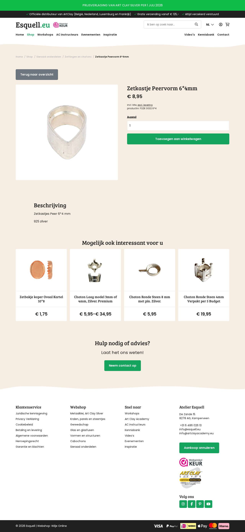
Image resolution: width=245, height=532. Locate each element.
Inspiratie (110, 35)
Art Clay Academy (137, 419)
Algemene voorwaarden (32, 436)
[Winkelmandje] (227, 24)
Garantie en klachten (30, 447)
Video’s (129, 436)
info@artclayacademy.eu (196, 433)
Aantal (131, 117)
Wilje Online (59, 526)
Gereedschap (79, 424)
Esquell (33, 24)
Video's (189, 35)
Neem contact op (122, 365)
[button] (210, 24)
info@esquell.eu (190, 429)
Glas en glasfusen (82, 430)
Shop (30, 35)
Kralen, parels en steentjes (87, 419)
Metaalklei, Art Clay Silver (86, 413)
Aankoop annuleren (199, 448)
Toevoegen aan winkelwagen (178, 139)
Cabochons (78, 441)
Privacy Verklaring (27, 419)
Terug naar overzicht (36, 74)
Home (20, 35)
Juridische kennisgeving (31, 413)
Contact (223, 35)
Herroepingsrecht (27, 441)
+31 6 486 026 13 (190, 425)
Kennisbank (206, 35)
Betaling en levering (29, 430)
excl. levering (145, 105)
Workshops (45, 35)
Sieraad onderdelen (83, 447)
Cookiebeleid (24, 424)
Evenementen (90, 35)
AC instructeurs (67, 35)
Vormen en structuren (85, 436)
